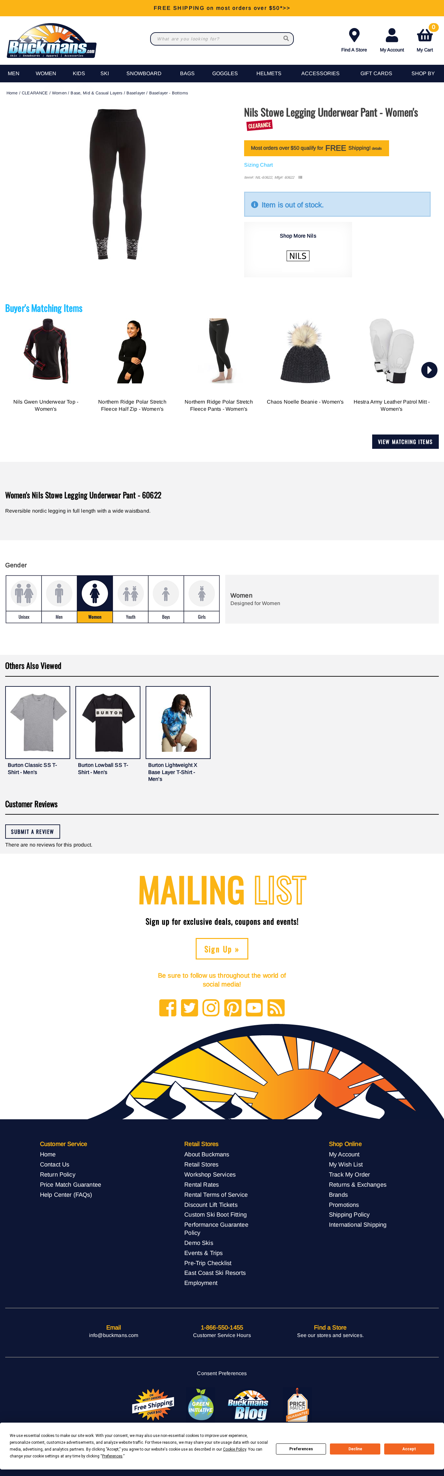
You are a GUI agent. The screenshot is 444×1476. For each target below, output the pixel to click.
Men (14, 73)
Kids (79, 73)
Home (12, 92)
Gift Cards (376, 73)
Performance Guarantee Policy (216, 1228)
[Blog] (276, 1008)
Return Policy (57, 1174)
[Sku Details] (300, 177)
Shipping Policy (349, 1214)
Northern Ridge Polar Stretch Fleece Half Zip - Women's (132, 405)
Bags (187, 73)
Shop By (423, 73)
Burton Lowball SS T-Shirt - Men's (103, 768)
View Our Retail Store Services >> (222, 8)
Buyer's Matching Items (44, 307)
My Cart (426, 38)
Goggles (225, 73)
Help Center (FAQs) (66, 1194)
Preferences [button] (112, 1456)
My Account (392, 49)
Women (46, 73)
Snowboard (144, 73)
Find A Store (354, 49)
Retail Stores (201, 1164)
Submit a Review (32, 831)
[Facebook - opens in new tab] (167, 1008)
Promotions (344, 1204)
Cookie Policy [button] (234, 1449)
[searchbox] (287, 39)
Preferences (301, 1449)
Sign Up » (222, 949)
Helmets (268, 73)
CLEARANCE (35, 92)
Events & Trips (203, 1252)
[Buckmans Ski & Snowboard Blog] (249, 1405)
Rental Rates (201, 1184)
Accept (409, 1449)
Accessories (320, 73)
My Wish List (346, 1164)
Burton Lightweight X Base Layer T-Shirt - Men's (172, 772)
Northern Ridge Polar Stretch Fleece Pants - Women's (219, 405)
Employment (200, 1282)
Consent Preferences (222, 1373)
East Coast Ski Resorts (215, 1272)
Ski (104, 73)
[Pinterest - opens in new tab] (233, 1008)
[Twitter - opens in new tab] (189, 1008)
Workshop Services (210, 1174)
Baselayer (135, 92)
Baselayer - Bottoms (168, 92)
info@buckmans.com (113, 1335)
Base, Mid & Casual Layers (96, 92)
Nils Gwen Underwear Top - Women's (45, 405)
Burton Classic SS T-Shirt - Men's (32, 768)
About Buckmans (206, 1154)
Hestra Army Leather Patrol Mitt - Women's (392, 405)
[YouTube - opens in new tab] (254, 1008)
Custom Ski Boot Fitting (215, 1214)
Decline (355, 1449)
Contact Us (55, 1164)
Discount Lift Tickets (210, 1204)
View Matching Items (405, 442)
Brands (338, 1194)
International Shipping (358, 1224)
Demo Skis (198, 1242)
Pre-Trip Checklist (207, 1263)
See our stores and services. (330, 1335)
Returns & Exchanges (357, 1184)
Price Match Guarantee (70, 1184)
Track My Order (349, 1174)
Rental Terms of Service (216, 1194)
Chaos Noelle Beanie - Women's (305, 402)
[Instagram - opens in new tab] (211, 1008)
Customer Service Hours (222, 1335)
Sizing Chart (258, 165)
